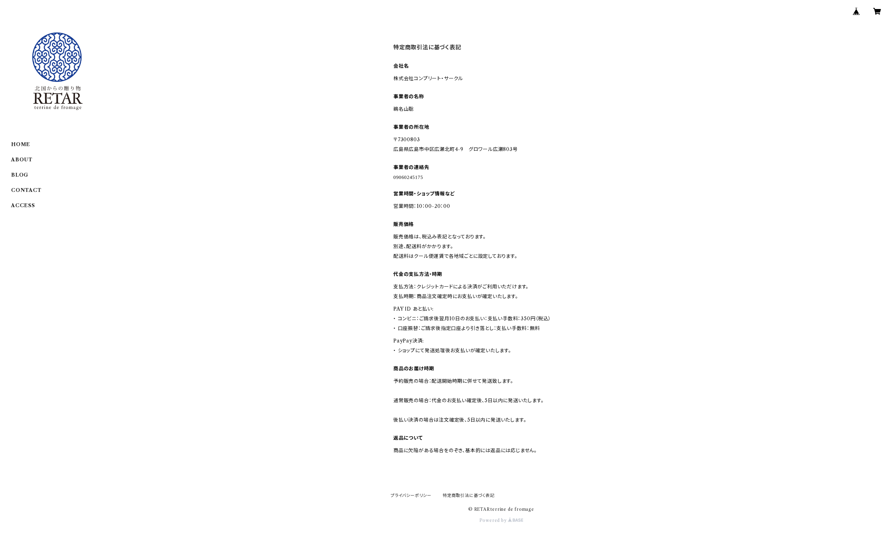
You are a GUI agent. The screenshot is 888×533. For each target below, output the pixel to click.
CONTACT (26, 190)
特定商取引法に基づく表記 (469, 495)
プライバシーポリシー (411, 495)
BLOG (19, 175)
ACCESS (23, 205)
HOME (20, 144)
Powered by (493, 520)
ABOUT (22, 159)
